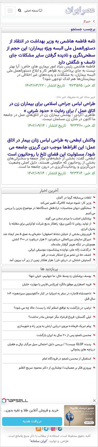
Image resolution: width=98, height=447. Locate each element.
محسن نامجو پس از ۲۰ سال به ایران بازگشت (64, 335)
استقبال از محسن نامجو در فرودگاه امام (66, 358)
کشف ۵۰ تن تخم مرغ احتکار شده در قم (66, 255)
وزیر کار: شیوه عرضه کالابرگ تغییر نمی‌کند (65, 203)
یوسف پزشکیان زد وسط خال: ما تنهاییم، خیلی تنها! (60, 276)
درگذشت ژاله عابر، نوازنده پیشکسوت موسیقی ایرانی (59, 249)
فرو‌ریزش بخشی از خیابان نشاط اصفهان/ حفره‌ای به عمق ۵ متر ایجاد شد (47, 234)
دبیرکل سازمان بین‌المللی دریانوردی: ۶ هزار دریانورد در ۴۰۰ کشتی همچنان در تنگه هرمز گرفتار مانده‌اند (53, 242)
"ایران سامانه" (39, 441)
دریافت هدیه (32, 421)
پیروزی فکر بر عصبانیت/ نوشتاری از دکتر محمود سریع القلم (55, 367)
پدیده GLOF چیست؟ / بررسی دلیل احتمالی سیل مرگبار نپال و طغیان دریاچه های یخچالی (51, 347)
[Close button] (94, 400)
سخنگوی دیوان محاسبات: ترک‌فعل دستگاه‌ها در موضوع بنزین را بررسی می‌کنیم (50, 211)
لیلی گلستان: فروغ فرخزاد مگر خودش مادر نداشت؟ (59, 317)
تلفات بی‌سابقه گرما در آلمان (73, 197)
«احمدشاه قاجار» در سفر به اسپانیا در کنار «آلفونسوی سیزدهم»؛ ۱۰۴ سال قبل (51, 296)
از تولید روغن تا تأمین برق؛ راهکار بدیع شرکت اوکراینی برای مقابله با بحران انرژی (52, 226)
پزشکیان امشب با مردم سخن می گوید (68, 218)
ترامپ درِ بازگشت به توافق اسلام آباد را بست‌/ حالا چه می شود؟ (52, 308)
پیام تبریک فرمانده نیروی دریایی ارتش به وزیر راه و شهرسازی (54, 326)
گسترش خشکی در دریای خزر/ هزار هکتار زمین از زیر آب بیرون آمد (50, 260)
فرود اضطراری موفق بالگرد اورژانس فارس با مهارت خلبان (56, 284)
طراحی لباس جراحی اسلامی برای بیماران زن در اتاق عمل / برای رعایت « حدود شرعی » (52, 107)
